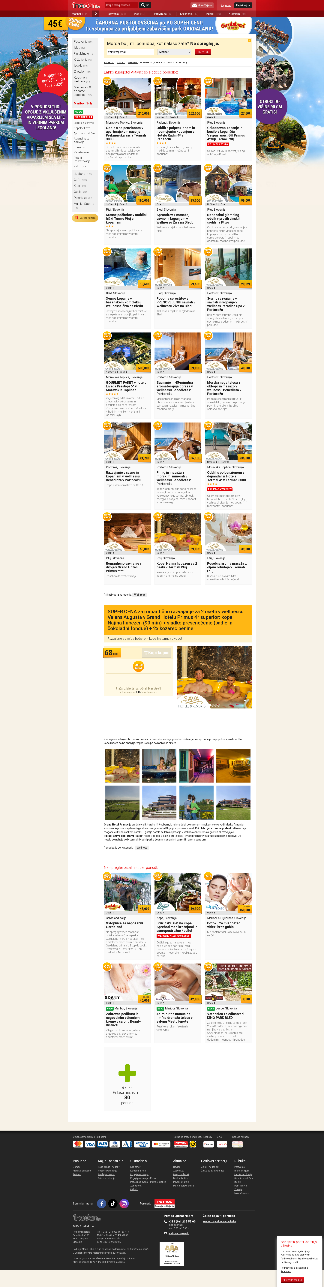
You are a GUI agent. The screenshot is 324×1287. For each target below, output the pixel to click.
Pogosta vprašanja (107, 1170)
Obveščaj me (205, 5)
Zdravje (238, 1189)
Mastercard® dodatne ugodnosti (83, 91)
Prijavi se (226, 5)
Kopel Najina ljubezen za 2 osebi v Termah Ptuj (177, 565)
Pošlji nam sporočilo (179, 1233)
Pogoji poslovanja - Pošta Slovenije (148, 1182)
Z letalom (237, 13)
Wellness (142, 847)
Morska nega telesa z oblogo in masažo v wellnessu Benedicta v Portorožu (224, 388)
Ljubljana (83, 174)
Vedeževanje (81, 152)
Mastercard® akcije (183, 1185)
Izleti (139, 13)
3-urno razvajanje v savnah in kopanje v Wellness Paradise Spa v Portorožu (225, 304)
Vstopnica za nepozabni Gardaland (124, 925)
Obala (80, 192)
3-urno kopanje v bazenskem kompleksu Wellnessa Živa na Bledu (124, 302)
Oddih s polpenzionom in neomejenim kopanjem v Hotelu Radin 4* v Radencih (176, 133)
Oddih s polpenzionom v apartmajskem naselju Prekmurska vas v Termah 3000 (126, 133)
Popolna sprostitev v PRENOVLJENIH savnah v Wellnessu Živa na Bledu (176, 302)
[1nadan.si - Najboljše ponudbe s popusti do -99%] (86, 5)
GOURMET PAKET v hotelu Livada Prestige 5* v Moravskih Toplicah (126, 386)
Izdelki (213, 13)
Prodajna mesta (106, 1174)
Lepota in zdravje (84, 122)
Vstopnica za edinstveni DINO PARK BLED (225, 1016)
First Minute (162, 13)
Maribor (80, 13)
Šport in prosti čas (84, 133)
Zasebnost (136, 1185)
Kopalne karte (82, 128)
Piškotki (134, 1189)
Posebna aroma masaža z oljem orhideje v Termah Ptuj (227, 567)
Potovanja (116, 13)
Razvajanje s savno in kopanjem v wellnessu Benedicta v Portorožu (123, 476)
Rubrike (240, 1161)
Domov (76, 1167)
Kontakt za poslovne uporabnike (219, 1221)
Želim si (77, 1174)
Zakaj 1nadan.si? (210, 1167)
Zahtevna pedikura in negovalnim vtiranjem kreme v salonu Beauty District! (123, 1019)
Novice (176, 1167)
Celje (80, 180)
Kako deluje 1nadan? (108, 1167)
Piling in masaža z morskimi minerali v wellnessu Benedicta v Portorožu (174, 478)
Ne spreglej (83, 117)
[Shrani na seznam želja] (146, 82)
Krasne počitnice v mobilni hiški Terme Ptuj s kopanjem (126, 218)
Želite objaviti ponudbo (212, 1170)
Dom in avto (81, 147)
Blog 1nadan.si (181, 1174)
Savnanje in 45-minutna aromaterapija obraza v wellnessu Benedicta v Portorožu (175, 388)
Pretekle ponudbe (82, 1170)
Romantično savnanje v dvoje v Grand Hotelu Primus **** (124, 567)
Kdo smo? (135, 1167)
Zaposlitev (178, 1170)
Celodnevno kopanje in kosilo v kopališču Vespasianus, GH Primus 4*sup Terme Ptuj (226, 133)
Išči (147, 5)
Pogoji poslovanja (139, 1174)
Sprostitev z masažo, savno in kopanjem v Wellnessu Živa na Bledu (175, 218)
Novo (78, 111)
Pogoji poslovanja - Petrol (143, 1178)
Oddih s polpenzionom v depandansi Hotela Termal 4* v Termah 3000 (226, 476)
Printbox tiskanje (106, 1178)
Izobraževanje (241, 1193)
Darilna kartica (85, 217)
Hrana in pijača (242, 1170)
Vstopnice (80, 166)
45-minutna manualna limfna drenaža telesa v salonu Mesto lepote (175, 1017)
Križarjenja (189, 13)
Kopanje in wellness (82, 79)
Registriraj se (243, 5)
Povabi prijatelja (181, 1182)
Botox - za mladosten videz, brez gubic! (223, 925)
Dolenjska (83, 198)
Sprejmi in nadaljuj (292, 1279)
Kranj (80, 186)
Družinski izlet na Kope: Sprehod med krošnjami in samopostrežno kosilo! (177, 927)
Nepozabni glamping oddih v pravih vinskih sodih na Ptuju (224, 218)
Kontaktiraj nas (138, 1170)
